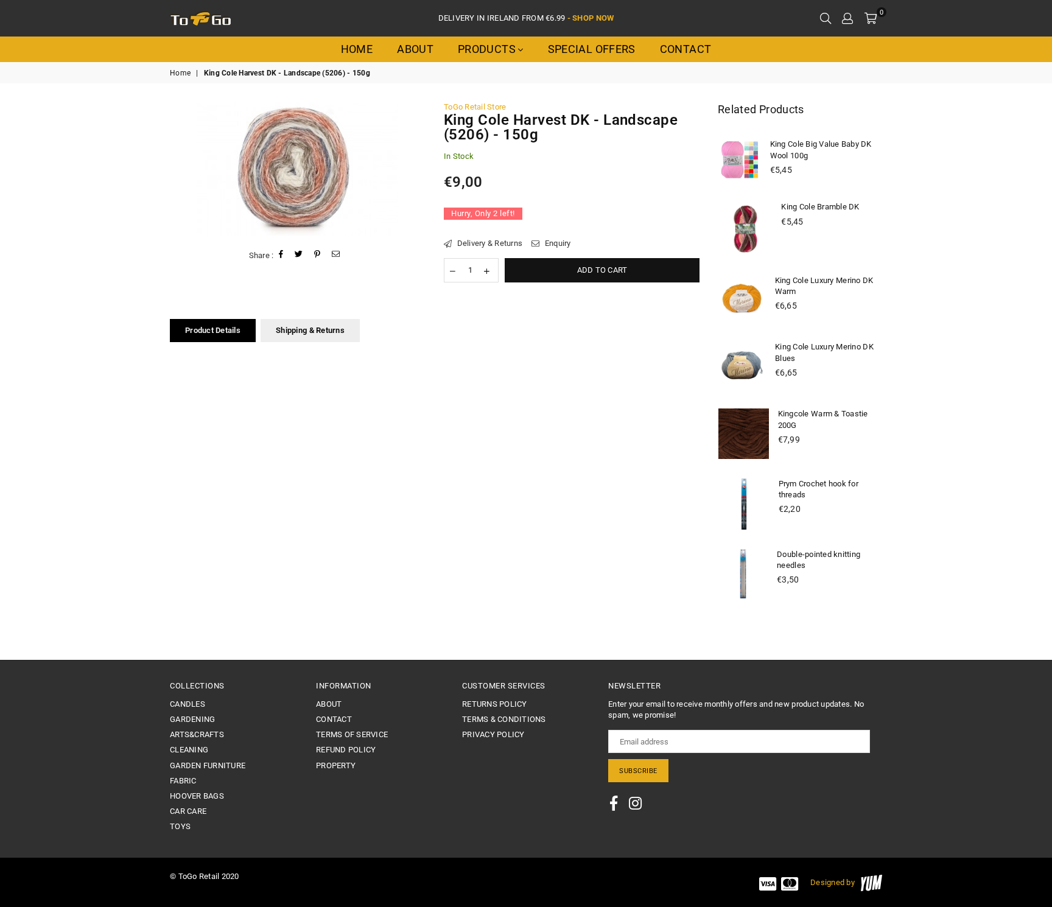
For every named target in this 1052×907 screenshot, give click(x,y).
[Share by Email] (336, 255)
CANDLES (187, 704)
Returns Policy (494, 704)
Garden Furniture (207, 765)
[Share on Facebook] (281, 255)
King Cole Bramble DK (820, 206)
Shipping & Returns (310, 330)
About (415, 49)
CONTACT (334, 719)
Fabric (183, 780)
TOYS (180, 826)
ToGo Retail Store (475, 106)
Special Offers (592, 49)
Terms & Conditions (504, 719)
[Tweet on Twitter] (299, 255)
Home (357, 49)
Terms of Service (352, 734)
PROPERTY (336, 765)
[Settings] (847, 18)
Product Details (212, 330)
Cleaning (189, 749)
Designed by (832, 882)
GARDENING (192, 719)
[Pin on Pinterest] (317, 255)
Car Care (188, 811)
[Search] (825, 18)
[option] (298, 169)
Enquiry (556, 243)
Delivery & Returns (488, 243)
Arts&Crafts (197, 734)
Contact (686, 49)
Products (488, 49)
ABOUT (329, 704)
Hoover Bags (197, 795)
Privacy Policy (493, 734)
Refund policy (346, 749)
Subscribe (638, 771)
